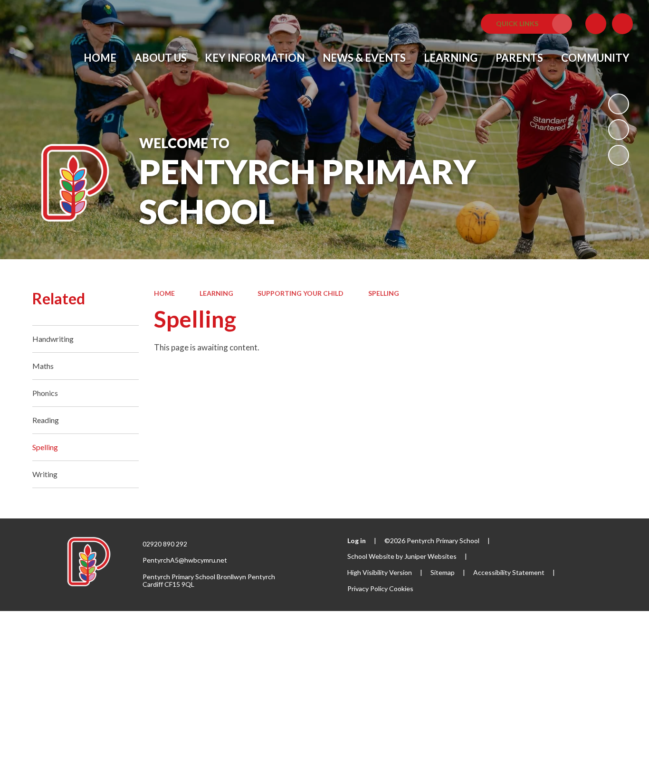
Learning (216, 293)
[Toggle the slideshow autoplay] (618, 104)
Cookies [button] (401, 588)
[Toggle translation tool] (595, 23)
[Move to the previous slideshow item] (618, 129)
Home (164, 293)
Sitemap (442, 572)
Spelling (383, 293)
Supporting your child (301, 293)
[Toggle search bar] (622, 23)
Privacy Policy (367, 588)
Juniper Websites (430, 556)
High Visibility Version (379, 572)
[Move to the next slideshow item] (618, 155)
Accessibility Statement (508, 572)
